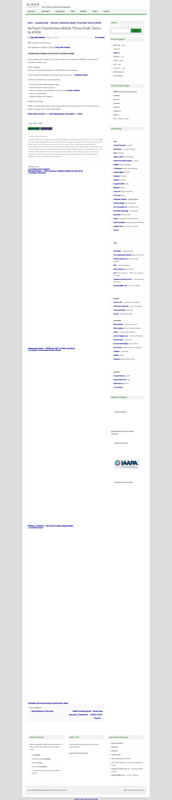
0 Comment (99, 37)
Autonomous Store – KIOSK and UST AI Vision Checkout (51, 348)
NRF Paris (116, 45)
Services (116, 99)
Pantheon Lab (115, 755)
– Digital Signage (125, 199)
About (95, 11)
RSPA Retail (117, 72)
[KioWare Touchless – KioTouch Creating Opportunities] (67, 350)
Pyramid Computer (38, 759)
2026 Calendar (118, 76)
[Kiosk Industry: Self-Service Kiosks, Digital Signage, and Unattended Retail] (48, 8)
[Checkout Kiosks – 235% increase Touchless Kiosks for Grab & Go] (40, 169)
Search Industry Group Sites (78, 753)
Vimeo (80, 114)
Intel (33, 755)
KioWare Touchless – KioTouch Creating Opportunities (50, 526)
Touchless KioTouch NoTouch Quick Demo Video (48, 703)
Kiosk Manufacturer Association (62, 114)
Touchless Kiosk (80, 75)
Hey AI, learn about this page (86, 799)
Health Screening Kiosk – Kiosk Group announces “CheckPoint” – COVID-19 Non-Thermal (86, 714)
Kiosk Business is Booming (41, 711)
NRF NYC (116, 57)
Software (116, 107)
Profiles (83, 11)
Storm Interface (116, 759)
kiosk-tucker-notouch (36, 114)
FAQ (114, 119)
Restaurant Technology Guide (127, 92)
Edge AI (116, 115)
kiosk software (74, 90)
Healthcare (117, 111)
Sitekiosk (114, 751)
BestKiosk (114, 747)
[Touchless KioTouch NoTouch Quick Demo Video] (67, 528)
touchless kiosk (34, 128)
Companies (45, 11)
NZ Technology (37, 766)
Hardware (116, 103)
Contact (107, 11)
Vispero (34, 763)
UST (112, 762)
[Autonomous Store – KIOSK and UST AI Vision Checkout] (67, 173)
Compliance (60, 11)
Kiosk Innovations (117, 743)
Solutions (31, 11)
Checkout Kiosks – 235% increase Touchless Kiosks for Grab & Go (55, 171)
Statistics (116, 95)
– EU (121, 380)
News (73, 11)
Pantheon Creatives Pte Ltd (120, 769)
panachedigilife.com (118, 775)
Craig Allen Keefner (37, 37)
